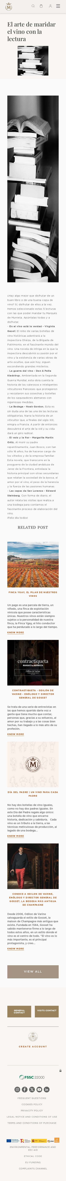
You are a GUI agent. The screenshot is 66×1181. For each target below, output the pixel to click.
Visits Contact (46, 1010)
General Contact (19, 1011)
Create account (33, 1047)
